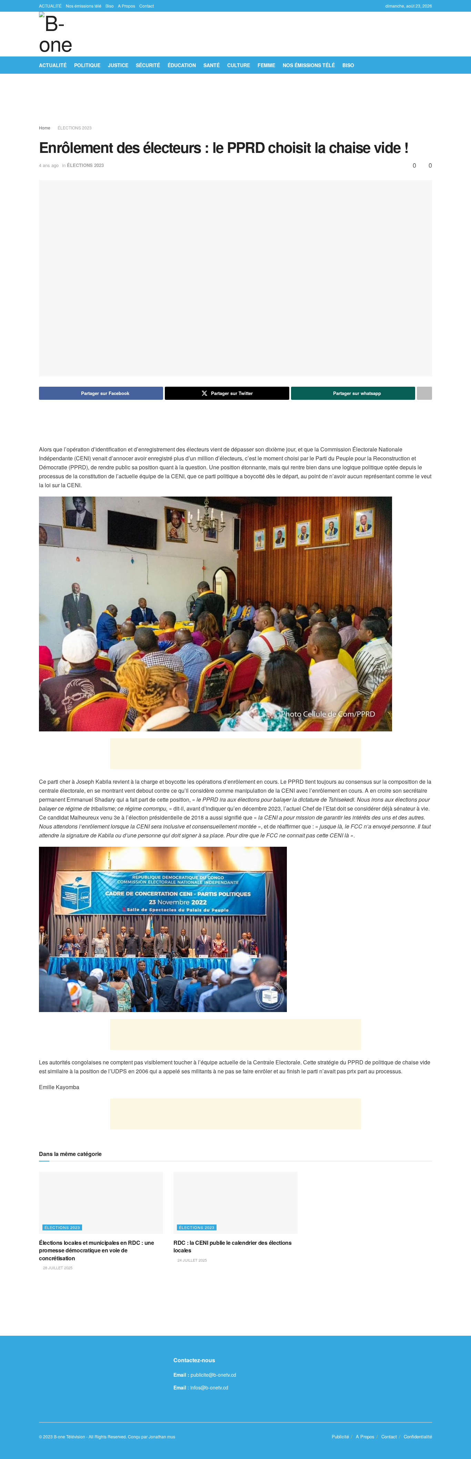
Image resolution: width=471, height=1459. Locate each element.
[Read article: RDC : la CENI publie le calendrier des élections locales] (235, 1203)
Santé (211, 65)
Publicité (340, 1436)
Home (44, 128)
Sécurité (148, 65)
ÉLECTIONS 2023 (75, 128)
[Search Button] (429, 65)
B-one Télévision (69, 1436)
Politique (87, 65)
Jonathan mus (162, 1436)
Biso (110, 6)
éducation (182, 65)
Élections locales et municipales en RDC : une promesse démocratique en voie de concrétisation (96, 1250)
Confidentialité (418, 1436)
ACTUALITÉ (50, 6)
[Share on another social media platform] (424, 393)
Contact (146, 6)
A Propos (126, 6)
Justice (118, 65)
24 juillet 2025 (192, 1260)
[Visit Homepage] (61, 34)
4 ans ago (49, 165)
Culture (238, 65)
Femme (266, 65)
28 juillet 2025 (57, 1267)
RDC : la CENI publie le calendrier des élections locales (232, 1246)
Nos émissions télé (83, 6)
